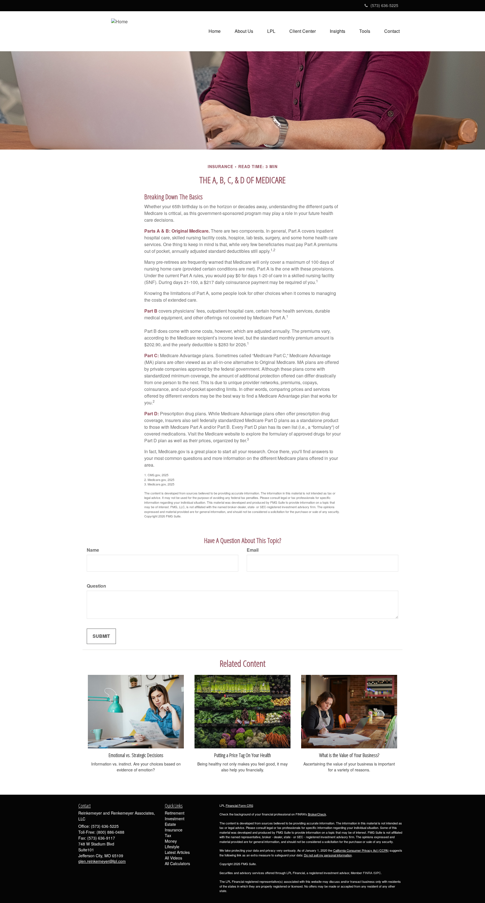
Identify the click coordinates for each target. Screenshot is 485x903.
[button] (244, 31)
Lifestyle (172, 846)
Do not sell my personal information (328, 855)
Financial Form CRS (239, 805)
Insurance (173, 830)
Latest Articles (177, 852)
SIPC (377, 872)
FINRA (367, 872)
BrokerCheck (317, 814)
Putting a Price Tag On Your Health (242, 754)
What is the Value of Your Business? (349, 754)
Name (93, 550)
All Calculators (177, 863)
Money (171, 841)
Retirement (174, 813)
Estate (170, 824)
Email (252, 550)
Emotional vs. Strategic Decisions (136, 754)
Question (96, 586)
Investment (174, 818)
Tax (168, 835)
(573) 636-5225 (384, 5)
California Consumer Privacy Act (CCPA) (361, 850)
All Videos (173, 858)
